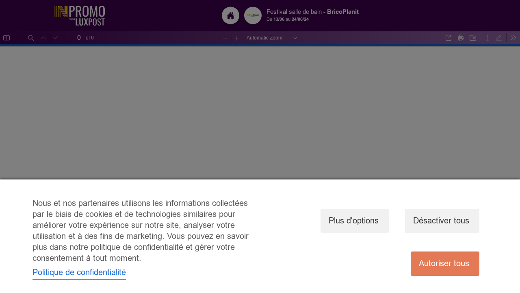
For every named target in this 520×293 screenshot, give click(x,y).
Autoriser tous (444, 263)
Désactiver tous (441, 220)
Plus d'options (354, 220)
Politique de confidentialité (79, 272)
